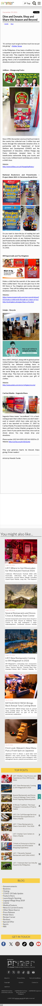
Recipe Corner (9, 917)
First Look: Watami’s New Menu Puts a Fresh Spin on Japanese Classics (20, 750)
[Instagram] (17, 945)
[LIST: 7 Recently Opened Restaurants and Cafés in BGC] (6, 859)
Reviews (6, 919)
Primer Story (8, 914)
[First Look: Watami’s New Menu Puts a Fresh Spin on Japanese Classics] (21, 743)
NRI (4, 926)
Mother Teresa (17, 46)
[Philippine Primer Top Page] (7, 6)
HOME (6, 24)
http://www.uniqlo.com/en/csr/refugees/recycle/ (19, 385)
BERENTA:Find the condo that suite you (7, 991)
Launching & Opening (12, 898)
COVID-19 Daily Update (13, 893)
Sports (6, 924)
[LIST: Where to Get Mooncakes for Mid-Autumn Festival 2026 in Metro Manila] (21, 563)
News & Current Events (13, 907)
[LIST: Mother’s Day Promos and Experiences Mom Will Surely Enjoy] (6, 782)
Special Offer (8, 922)
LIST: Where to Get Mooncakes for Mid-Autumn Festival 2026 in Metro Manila (20, 570)
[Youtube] (38, 945)
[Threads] (31, 946)
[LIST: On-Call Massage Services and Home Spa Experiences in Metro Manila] (6, 821)
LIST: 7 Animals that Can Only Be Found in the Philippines (25, 864)
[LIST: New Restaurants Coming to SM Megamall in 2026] (21, 653)
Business (7, 888)
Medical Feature (10, 905)
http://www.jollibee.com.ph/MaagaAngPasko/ (18, 167)
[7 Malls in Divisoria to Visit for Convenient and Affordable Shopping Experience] (6, 850)
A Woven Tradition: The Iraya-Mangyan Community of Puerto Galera (24, 807)
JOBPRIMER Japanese (35, 991)
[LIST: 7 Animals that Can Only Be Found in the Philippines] (6, 869)
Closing (6, 891)
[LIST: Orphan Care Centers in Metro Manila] (6, 840)
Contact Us (35, 982)
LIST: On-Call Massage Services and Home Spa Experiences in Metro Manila (24, 816)
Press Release (9, 912)
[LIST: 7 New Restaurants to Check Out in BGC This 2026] (6, 830)
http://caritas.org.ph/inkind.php (19, 442)
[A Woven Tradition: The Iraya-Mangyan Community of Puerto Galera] (6, 811)
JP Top (27, 3)
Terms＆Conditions (35, 978)
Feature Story (9, 896)
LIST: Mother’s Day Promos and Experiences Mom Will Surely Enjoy (24, 778)
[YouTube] (33, 972)
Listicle (6, 903)
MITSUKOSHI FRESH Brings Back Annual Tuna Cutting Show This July (20, 705)
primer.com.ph (19, 998)
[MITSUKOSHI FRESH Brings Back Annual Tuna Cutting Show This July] (21, 698)
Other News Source (11, 910)
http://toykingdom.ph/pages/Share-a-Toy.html (18, 302)
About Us (7, 978)
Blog (12, 24)
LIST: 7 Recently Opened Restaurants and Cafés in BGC (24, 854)
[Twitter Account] (11, 946)
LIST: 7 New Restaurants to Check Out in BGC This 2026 (23, 825)
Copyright (7, 982)
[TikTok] (24, 946)
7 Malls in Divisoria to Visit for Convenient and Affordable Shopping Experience (24, 845)
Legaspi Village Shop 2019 (14, 900)
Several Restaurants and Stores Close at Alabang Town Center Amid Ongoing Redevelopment (20, 615)
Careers (21, 982)
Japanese (7, 986)
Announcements (10, 886)
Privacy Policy (21, 978)
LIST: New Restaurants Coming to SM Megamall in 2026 (20, 659)
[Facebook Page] (3, 945)
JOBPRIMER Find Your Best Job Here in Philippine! (21, 992)
